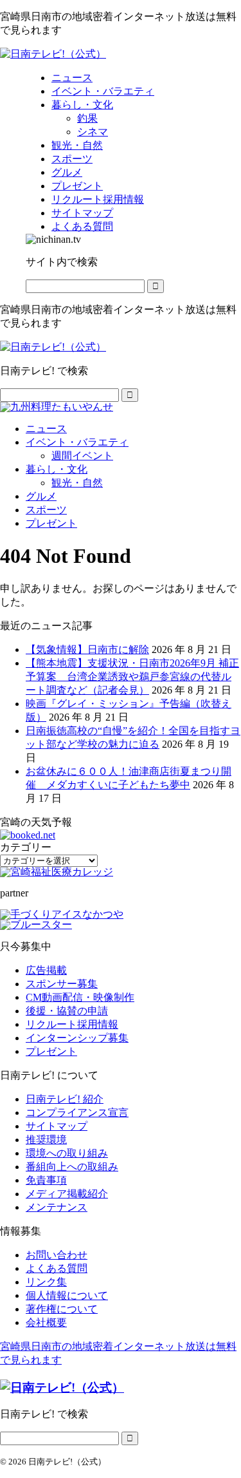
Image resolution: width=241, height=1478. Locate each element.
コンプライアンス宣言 (77, 1112)
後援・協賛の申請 (67, 1010)
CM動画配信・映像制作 (80, 997)
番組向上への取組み (72, 1166)
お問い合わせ (56, 1254)
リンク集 (46, 1281)
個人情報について (67, 1295)
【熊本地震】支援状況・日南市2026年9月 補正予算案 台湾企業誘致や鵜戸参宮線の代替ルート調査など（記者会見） (132, 677)
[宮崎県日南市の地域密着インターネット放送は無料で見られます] (53, 53)
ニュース (46, 428)
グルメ (41, 496)
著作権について (62, 1308)
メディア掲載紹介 (67, 1193)
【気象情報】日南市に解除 (87, 649)
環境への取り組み (67, 1153)
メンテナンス (56, 1207)
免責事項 (46, 1180)
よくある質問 (56, 1268)
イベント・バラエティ (77, 442)
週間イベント (82, 455)
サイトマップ (56, 1126)
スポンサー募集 (62, 983)
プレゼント (51, 523)
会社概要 (46, 1322)
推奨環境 (46, 1139)
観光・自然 (77, 482)
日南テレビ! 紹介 (64, 1099)
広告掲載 (46, 970)
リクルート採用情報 (72, 1024)
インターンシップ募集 (77, 1037)
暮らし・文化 (56, 469)
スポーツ (46, 509)
